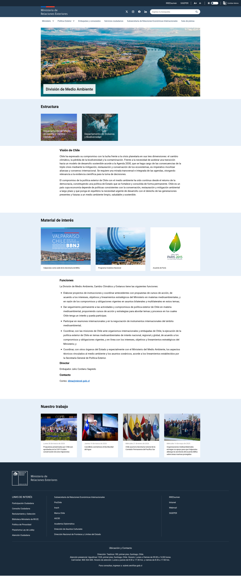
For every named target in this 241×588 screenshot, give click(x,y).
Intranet (172, 502)
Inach (56, 507)
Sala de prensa (187, 21)
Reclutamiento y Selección (23, 513)
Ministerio (46, 21)
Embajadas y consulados (89, 21)
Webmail (173, 507)
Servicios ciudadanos (113, 21)
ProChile (58, 502)
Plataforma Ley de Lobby (23, 529)
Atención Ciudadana (21, 535)
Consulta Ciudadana (21, 508)
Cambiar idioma (232, 3)
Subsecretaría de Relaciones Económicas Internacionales (152, 21)
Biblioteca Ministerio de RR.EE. (25, 519)
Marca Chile (59, 513)
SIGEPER (184, 3)
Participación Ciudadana (23, 503)
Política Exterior (64, 21)
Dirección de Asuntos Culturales (68, 529)
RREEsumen (171, 3)
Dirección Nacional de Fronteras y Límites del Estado (77, 534)
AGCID (57, 518)
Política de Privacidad (21, 524)
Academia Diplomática (64, 523)
